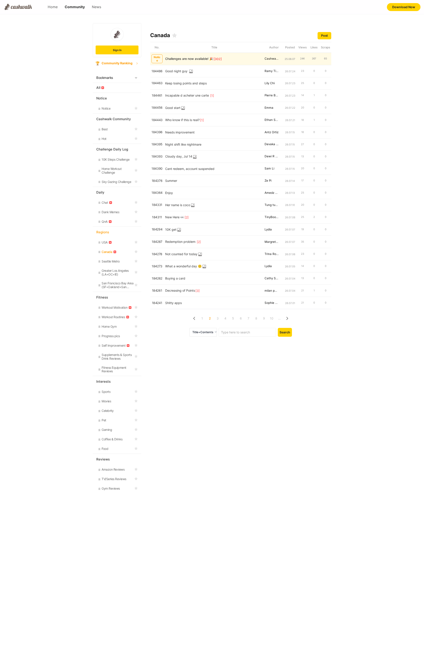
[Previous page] (194, 318)
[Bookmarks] (174, 35)
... (279, 318)
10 (271, 318)
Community (75, 7)
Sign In (117, 50)
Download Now (403, 7)
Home (53, 7)
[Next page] (287, 318)
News (96, 7)
